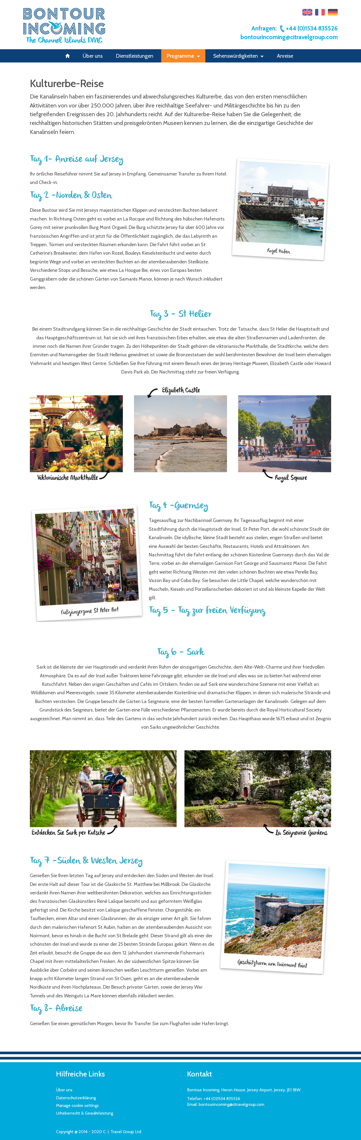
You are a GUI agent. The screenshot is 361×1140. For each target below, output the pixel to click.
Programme (180, 56)
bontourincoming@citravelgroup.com (289, 37)
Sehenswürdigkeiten (235, 56)
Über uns (93, 56)
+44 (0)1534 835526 (312, 28)
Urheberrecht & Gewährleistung (84, 1113)
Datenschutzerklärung (76, 1097)
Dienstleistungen (134, 56)
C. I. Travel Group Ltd (122, 1131)
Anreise (285, 56)
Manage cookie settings (77, 1105)
